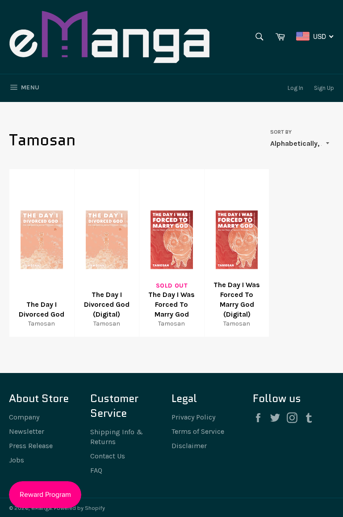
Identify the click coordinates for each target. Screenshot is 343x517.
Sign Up (324, 88)
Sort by (281, 132)
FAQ (96, 470)
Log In (295, 88)
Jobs (16, 460)
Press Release (31, 445)
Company (24, 417)
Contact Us (107, 456)
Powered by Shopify (79, 507)
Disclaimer (189, 445)
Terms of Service (198, 431)
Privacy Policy (193, 417)
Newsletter (26, 431)
